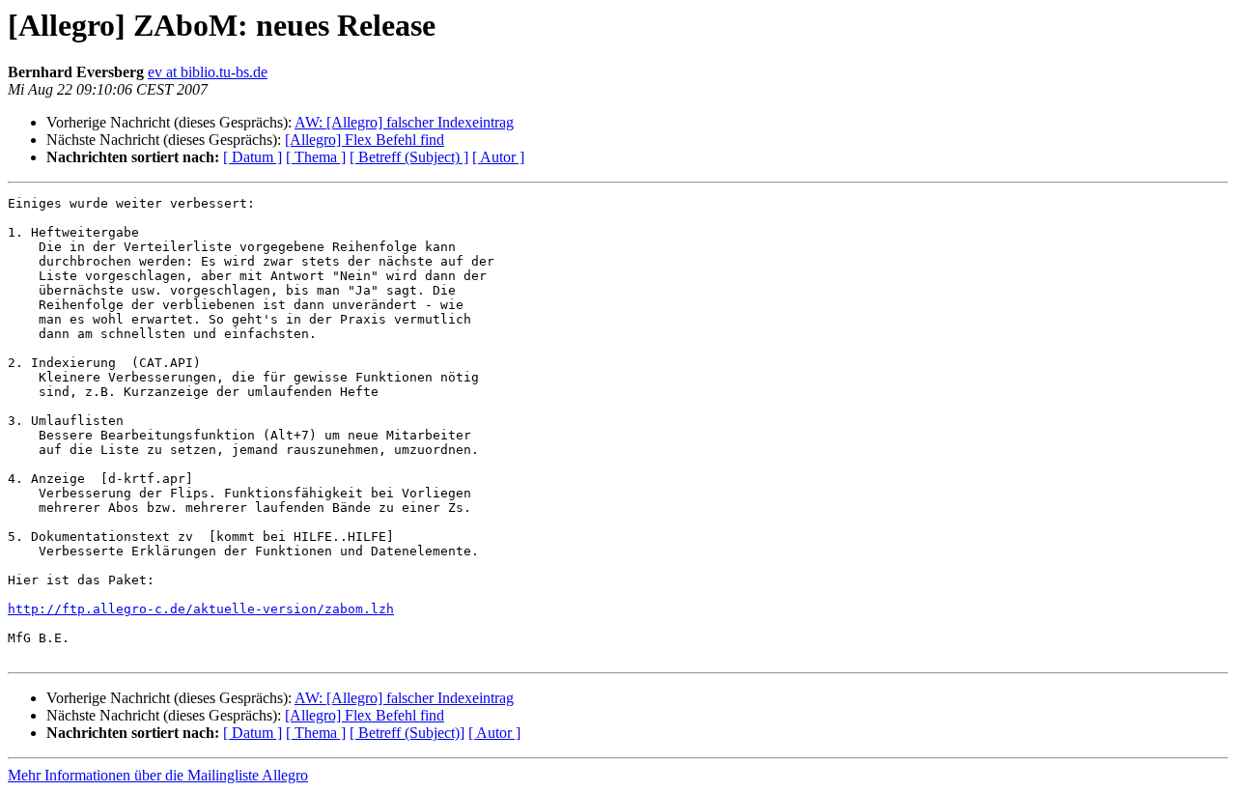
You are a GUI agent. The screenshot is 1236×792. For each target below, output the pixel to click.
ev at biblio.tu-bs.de (207, 72)
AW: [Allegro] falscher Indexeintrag (404, 122)
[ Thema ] (316, 157)
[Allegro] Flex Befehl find (364, 139)
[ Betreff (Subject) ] (409, 157)
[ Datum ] (252, 157)
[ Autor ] (498, 157)
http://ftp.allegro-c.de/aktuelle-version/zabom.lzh (201, 609)
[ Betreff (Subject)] (407, 732)
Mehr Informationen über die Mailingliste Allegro (158, 775)
